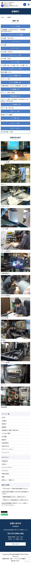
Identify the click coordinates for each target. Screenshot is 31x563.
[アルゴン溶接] (15, 217)
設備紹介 (4, 427)
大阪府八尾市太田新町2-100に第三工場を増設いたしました (15, 492)
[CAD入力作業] (15, 307)
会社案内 (4, 421)
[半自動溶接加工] (15, 262)
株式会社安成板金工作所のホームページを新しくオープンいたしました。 (15, 504)
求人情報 (4, 436)
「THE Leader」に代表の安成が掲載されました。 (15, 488)
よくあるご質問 (6, 433)
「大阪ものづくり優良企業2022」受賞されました (15, 500)
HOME (2, 17)
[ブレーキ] (15, 374)
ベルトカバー (5, 470)
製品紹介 (4, 440)
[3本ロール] (15, 173)
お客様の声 (5, 461)
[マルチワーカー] (15, 195)
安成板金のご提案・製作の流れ (10, 430)
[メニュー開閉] (28, 4)
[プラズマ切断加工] (15, 284)
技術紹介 (4, 424)
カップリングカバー (7, 467)
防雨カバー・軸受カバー (8, 480)
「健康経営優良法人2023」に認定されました (14, 497)
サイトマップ (5, 452)
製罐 (3, 477)
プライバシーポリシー (8, 449)
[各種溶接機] (15, 396)
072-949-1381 (17, 533)
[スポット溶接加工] (15, 240)
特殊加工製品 (5, 474)
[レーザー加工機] (15, 151)
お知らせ (4, 464)
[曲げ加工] (15, 329)
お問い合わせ (5, 446)
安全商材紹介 (5, 443)
